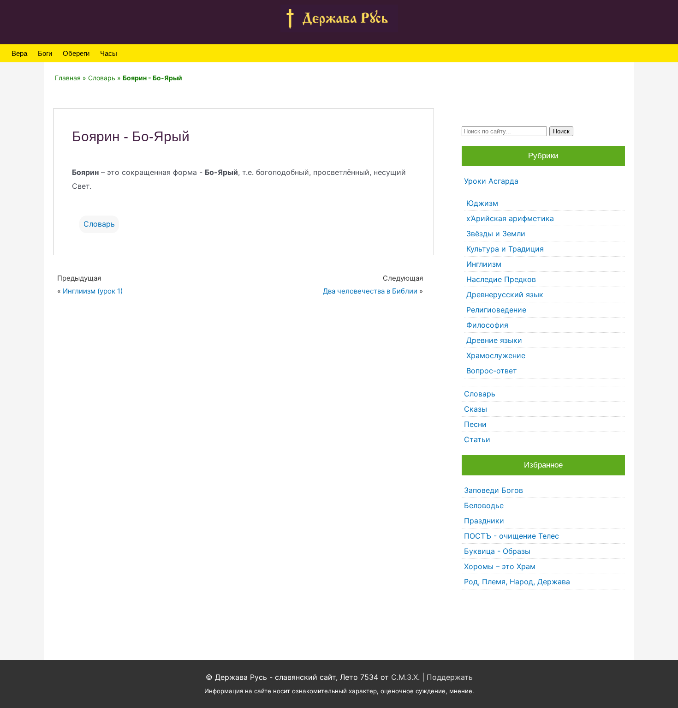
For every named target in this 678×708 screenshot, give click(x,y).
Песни (475, 424)
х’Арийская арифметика (510, 218)
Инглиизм (483, 264)
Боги (45, 53)
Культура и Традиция (505, 248)
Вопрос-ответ (491, 370)
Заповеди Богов (493, 490)
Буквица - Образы (497, 551)
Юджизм (482, 203)
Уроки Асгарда (491, 181)
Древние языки (494, 340)
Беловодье (484, 505)
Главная (68, 78)
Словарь (101, 78)
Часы (108, 53)
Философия (487, 325)
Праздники (484, 520)
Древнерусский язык (504, 294)
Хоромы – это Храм (499, 566)
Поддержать (450, 677)
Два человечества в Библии (370, 291)
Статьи (477, 439)
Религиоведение (496, 309)
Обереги (76, 53)
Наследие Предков (501, 279)
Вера (19, 53)
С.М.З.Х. (405, 677)
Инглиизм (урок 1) (93, 291)
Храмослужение (495, 355)
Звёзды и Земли (495, 233)
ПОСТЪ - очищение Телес (511, 535)
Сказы (475, 409)
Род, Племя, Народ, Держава (517, 581)
